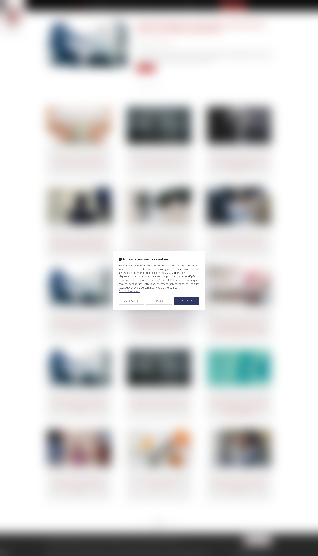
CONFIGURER (131, 300)
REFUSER (159, 300)
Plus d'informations (129, 291)
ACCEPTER (187, 300)
